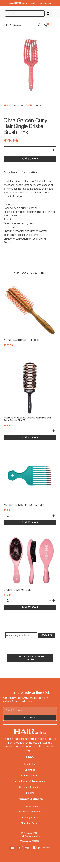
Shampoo (30, 769)
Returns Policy (30, 806)
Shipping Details (30, 823)
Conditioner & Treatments (30, 781)
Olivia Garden (19, 106)
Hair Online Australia (30, 836)
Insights (30, 792)
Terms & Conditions (30, 811)
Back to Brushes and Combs (32, 658)
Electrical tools (30, 775)
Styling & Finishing (30, 787)
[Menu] (52, 24)
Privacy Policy (30, 817)
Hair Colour (30, 764)
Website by (26, 841)
